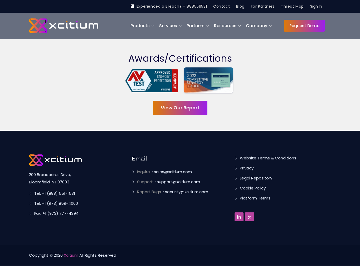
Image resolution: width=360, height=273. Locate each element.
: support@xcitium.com (168, 181)
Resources (225, 26)
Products (140, 26)
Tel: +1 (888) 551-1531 (54, 193)
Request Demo (304, 25)
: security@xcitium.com (172, 191)
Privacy (247, 168)
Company (256, 26)
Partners (196, 26)
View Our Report (180, 107)
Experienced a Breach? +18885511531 (172, 6)
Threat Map (292, 6)
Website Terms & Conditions (268, 158)
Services (168, 26)
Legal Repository (256, 178)
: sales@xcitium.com (164, 171)
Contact (221, 6)
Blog (240, 6)
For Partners (263, 6)
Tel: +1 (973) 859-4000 (56, 203)
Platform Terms (255, 198)
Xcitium (71, 255)
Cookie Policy (253, 188)
